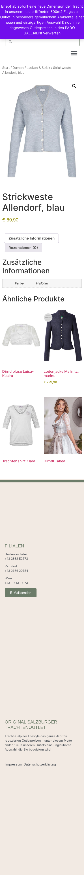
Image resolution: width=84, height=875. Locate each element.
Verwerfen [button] (51, 33)
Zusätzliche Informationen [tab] (32, 238)
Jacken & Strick (38, 68)
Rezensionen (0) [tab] (23, 247)
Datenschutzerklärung (40, 764)
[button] (74, 53)
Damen (18, 68)
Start (6, 68)
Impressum (13, 764)
